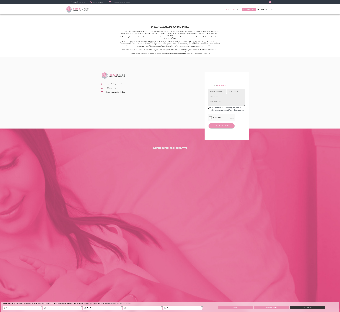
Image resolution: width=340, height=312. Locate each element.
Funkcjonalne (130, 308)
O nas (239, 9)
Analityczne (49, 308)
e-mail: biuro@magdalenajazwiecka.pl (121, 2)
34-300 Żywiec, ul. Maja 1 (114, 84)
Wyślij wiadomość (221, 125)
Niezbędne (9, 308)
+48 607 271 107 (111, 88)
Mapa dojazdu (262, 9)
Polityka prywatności (125, 303)
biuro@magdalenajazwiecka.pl (115, 92)
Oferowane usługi (249, 9)
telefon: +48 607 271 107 (99, 2)
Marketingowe (91, 308)
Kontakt (271, 9)
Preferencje (170, 308)
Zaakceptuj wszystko (271, 307)
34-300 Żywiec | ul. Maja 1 (79, 2)
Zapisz (235, 307)
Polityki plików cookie (113, 303)
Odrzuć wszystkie (307, 307)
